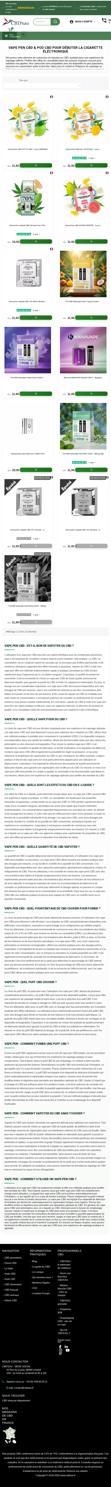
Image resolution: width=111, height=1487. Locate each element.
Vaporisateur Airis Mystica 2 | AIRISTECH (28, 454)
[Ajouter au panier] (36, 165)
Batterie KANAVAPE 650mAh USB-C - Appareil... (83, 378)
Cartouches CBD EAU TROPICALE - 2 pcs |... (83, 149)
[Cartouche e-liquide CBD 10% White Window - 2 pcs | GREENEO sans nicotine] (27, 274)
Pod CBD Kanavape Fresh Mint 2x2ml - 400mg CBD (83, 454)
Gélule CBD (10, 1300)
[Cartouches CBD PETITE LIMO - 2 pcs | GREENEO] (27, 121)
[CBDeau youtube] (68, 1350)
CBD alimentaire (13, 1284)
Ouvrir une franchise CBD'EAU (64, 1276)
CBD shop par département (16, 1400)
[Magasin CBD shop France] (9, 1434)
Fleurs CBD (10, 1263)
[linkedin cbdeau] (66, 1347)
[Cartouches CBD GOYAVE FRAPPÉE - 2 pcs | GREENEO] (83, 197)
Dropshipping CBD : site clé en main (66, 1321)
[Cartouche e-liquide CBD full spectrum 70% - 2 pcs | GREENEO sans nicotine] (27, 197)
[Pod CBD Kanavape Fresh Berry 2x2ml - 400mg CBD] (27, 578)
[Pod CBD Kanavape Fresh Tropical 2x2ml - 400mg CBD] (83, 274)
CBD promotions (13, 1257)
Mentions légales (41, 1282)
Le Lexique (38, 1272)
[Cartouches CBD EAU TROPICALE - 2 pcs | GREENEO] (83, 121)
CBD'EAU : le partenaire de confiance (65, 1264)
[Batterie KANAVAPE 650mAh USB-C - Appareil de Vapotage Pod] (83, 350)
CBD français (11, 1290)
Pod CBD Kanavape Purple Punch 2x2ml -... (28, 378)
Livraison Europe (41, 1293)
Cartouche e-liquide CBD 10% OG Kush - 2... (27, 530)
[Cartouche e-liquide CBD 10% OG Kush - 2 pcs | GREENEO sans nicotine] (27, 502)
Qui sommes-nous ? (42, 1277)
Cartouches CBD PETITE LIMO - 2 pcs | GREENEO (28, 149)
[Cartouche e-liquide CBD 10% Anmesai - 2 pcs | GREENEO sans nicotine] (83, 502)
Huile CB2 (9, 1279)
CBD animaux (11, 1295)
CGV (34, 1288)
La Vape (8, 1268)
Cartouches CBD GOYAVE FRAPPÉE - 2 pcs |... (83, 225)
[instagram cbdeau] (60, 1350)
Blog (34, 1261)
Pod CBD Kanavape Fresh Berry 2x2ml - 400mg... (27, 606)
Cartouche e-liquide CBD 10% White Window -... (28, 302)
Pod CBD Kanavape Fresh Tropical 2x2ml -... (83, 302)
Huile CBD (10, 1274)
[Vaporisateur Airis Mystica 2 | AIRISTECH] (27, 426)
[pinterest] (60, 1354)
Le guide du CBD (41, 1266)
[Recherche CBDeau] (55, 21)
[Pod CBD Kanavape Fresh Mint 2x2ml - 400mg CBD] (83, 426)
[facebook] (60, 1347)
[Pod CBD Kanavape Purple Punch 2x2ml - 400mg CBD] (27, 350)
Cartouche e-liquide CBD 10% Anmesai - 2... (83, 530)
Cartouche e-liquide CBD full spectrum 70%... (27, 225)
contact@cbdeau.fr (24, 1388)
